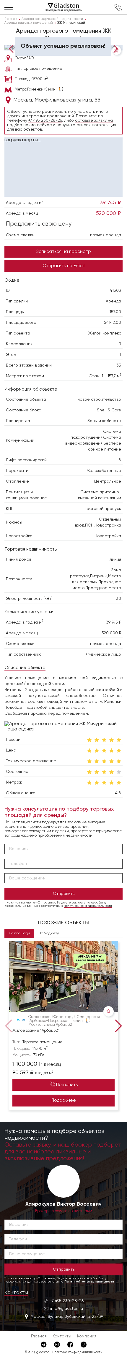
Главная (39, 1336)
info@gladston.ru (66, 1309)
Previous (12, 48)
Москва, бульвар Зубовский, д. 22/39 (66, 1317)
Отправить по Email (63, 266)
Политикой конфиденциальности (88, 905)
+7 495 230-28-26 (45, 120)
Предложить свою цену (38, 224)
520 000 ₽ (108, 213)
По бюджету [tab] (49, 933)
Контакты (16, 1292)
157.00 (115, 312)
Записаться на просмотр (63, 251)
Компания (86, 1336)
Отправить (63, 894)
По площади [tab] (19, 933)
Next (114, 48)
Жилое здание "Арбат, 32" (35, 1031)
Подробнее (63, 1100)
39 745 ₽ (110, 202)
